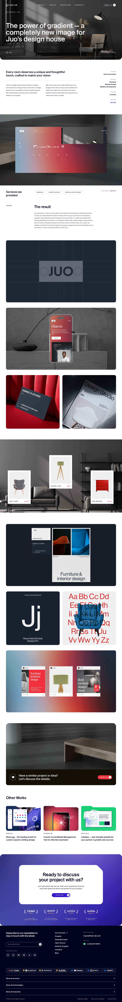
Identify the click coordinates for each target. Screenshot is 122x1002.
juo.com (113, 102)
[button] (79, 5)
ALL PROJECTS (10, 12)
